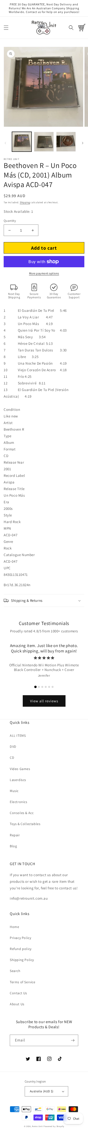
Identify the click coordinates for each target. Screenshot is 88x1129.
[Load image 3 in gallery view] (66, 141)
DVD (13, 746)
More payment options (44, 273)
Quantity (10, 221)
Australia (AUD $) (42, 1091)
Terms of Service (22, 982)
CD (12, 757)
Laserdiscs (18, 780)
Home (14, 927)
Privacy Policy (20, 938)
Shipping (25, 202)
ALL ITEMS (18, 735)
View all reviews (44, 701)
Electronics (18, 802)
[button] (6, 27)
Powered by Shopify (54, 1126)
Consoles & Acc (21, 813)
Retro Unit (37, 1126)
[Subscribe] (72, 1040)
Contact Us (18, 993)
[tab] (35, 687)
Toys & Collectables (25, 824)
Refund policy (21, 949)
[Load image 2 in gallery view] (44, 141)
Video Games (20, 769)
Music (14, 791)
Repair (15, 835)
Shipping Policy (22, 960)
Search (15, 971)
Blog (13, 846)
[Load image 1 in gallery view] (22, 141)
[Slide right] (82, 143)
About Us (17, 1004)
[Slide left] (5, 143)
